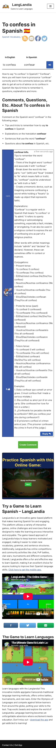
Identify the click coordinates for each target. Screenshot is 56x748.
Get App (18, 745)
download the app (39, 719)
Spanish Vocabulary (11, 37)
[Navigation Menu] (50, 6)
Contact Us (7, 745)
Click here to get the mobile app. (24, 569)
